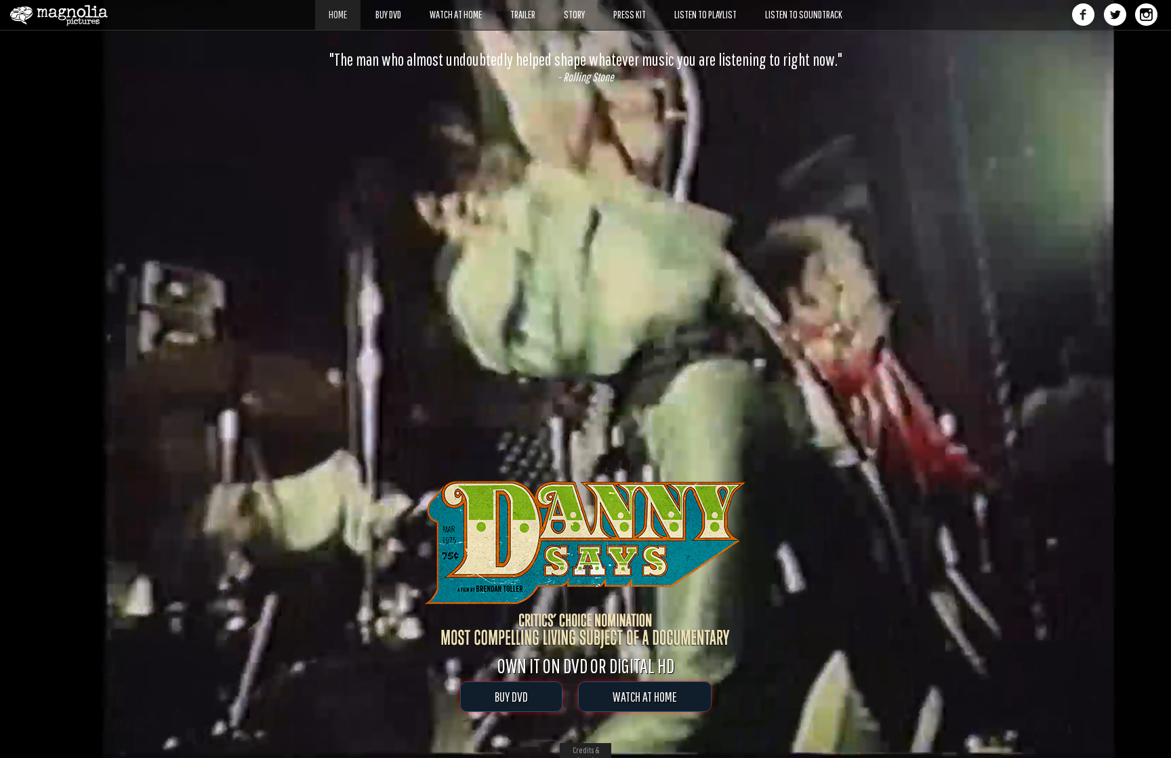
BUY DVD (511, 696)
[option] (585, 67)
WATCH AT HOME (645, 696)
